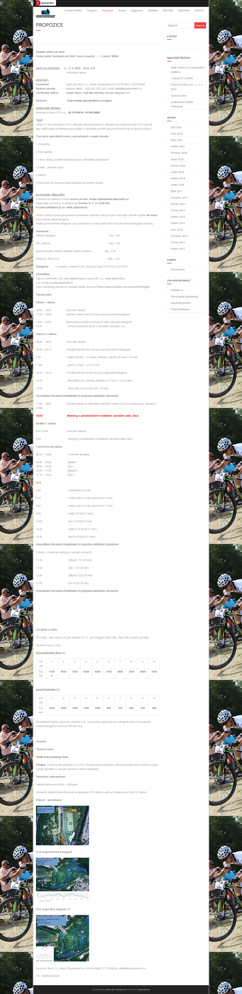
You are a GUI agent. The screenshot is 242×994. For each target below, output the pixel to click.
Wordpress (144, 989)
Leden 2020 (177, 172)
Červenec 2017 (179, 197)
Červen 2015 (178, 242)
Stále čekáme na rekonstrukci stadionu (187, 70)
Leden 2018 (177, 184)
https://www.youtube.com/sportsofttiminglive (124, 286)
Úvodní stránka (73, 10)
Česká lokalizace (180, 309)
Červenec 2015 (179, 236)
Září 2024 (176, 127)
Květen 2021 (178, 146)
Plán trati (168, 10)
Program (92, 10)
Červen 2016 (178, 210)
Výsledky (153, 10)
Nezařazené (178, 269)
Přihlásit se (177, 290)
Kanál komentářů (181, 303)
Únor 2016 (177, 229)
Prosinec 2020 (179, 152)
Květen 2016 (178, 216)
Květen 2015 (178, 248)
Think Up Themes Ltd (116, 989)
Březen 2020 (178, 165)
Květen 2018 (178, 178)
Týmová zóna (179, 95)
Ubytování (183, 10)
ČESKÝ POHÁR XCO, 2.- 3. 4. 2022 (187, 87)
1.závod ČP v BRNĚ (182, 78)
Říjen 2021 (177, 140)
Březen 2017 (178, 204)
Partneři (199, 10)
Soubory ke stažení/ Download (182, 104)
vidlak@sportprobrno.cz (128, 88)
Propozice (107, 10)
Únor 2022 (177, 133)
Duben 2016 (178, 223)
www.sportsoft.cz (115, 278)
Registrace (137, 10)
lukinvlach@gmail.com (117, 92)
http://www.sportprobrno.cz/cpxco (89, 100)
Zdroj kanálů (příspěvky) (184, 296)
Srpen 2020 (177, 159)
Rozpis (122, 10)
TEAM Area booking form (52, 757)
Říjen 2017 (177, 191)
